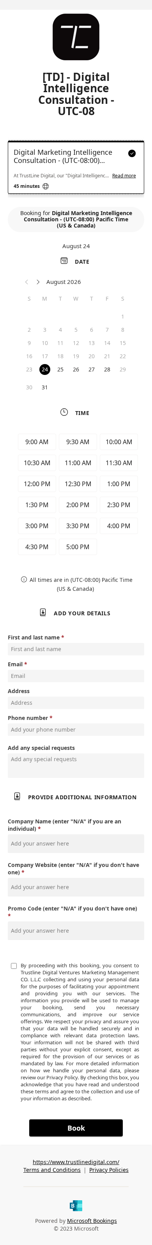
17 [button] (45, 356)
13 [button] (91, 343)
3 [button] (44, 329)
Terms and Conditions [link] (52, 1169)
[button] (26, 281)
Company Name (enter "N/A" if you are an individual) (64, 825)
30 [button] (29, 387)
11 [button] (60, 343)
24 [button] (45, 369)
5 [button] (76, 329)
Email (15, 664)
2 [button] (29, 329)
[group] (76, 495)
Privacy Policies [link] (109, 1169)
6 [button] (91, 329)
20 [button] (91, 356)
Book (76, 1128)
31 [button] (45, 387)
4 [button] (60, 329)
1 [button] (122, 316)
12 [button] (76, 343)
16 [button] (29, 356)
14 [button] (107, 343)
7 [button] (107, 329)
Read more (124, 176)
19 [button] (76, 356)
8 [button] (122, 329)
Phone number (28, 717)
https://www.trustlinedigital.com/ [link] (76, 1162)
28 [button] (107, 369)
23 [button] (29, 369)
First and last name (34, 637)
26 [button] (76, 369)
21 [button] (107, 356)
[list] (76, 169)
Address (19, 691)
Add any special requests (41, 747)
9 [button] (29, 343)
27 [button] (91, 369)
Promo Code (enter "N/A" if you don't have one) (72, 908)
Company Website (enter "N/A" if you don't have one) (73, 868)
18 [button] (60, 356)
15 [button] (123, 343)
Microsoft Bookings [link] (92, 1220)
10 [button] (45, 343)
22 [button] (123, 356)
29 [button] (123, 369)
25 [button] (60, 369)
